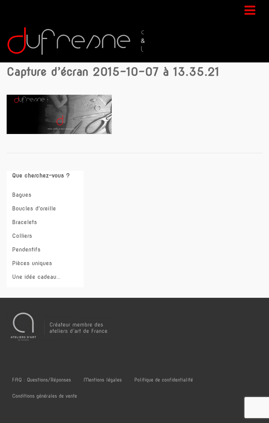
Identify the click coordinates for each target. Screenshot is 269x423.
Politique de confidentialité (163, 380)
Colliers (22, 236)
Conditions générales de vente (44, 396)
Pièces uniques (32, 263)
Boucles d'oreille (34, 208)
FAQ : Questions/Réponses (41, 380)
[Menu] (249, 10)
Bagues (22, 195)
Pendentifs (26, 249)
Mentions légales (102, 380)
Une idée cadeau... (36, 277)
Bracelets (24, 222)
